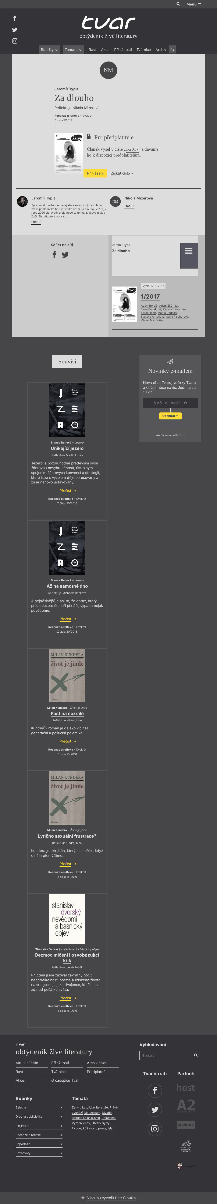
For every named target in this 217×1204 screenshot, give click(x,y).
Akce (105, 50)
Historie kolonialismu (86, 1117)
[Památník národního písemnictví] (186, 1146)
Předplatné (96, 1072)
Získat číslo (120, 173)
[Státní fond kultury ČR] (186, 1166)
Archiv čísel (96, 1063)
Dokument (109, 1117)
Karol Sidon (148, 312)
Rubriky (48, 50)
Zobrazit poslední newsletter (169, 426)
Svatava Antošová (152, 316)
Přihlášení (95, 173)
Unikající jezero (67, 448)
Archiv (161, 50)
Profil (35, 221)
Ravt (92, 50)
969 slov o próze (94, 1128)
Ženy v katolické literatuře (90, 1107)
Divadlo (107, 1112)
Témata (72, 50)
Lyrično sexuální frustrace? (67, 836)
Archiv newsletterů (169, 435)
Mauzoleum (92, 1112)
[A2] (186, 1106)
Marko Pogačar (167, 312)
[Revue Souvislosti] (186, 1125)
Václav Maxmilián (152, 320)
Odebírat (169, 416)
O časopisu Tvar (65, 1080)
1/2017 (132, 149)
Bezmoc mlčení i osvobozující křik (67, 957)
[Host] (186, 1088)
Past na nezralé (67, 713)
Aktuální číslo (27, 1063)
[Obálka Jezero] (67, 410)
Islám (111, 1128)
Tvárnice (143, 50)
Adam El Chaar (168, 305)
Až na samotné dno (67, 586)
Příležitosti (123, 50)
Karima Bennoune (174, 309)
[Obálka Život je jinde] (67, 675)
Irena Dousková (151, 309)
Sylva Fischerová (177, 316)
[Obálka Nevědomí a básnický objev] (67, 919)
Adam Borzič (149, 305)
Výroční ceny (81, 1123)
